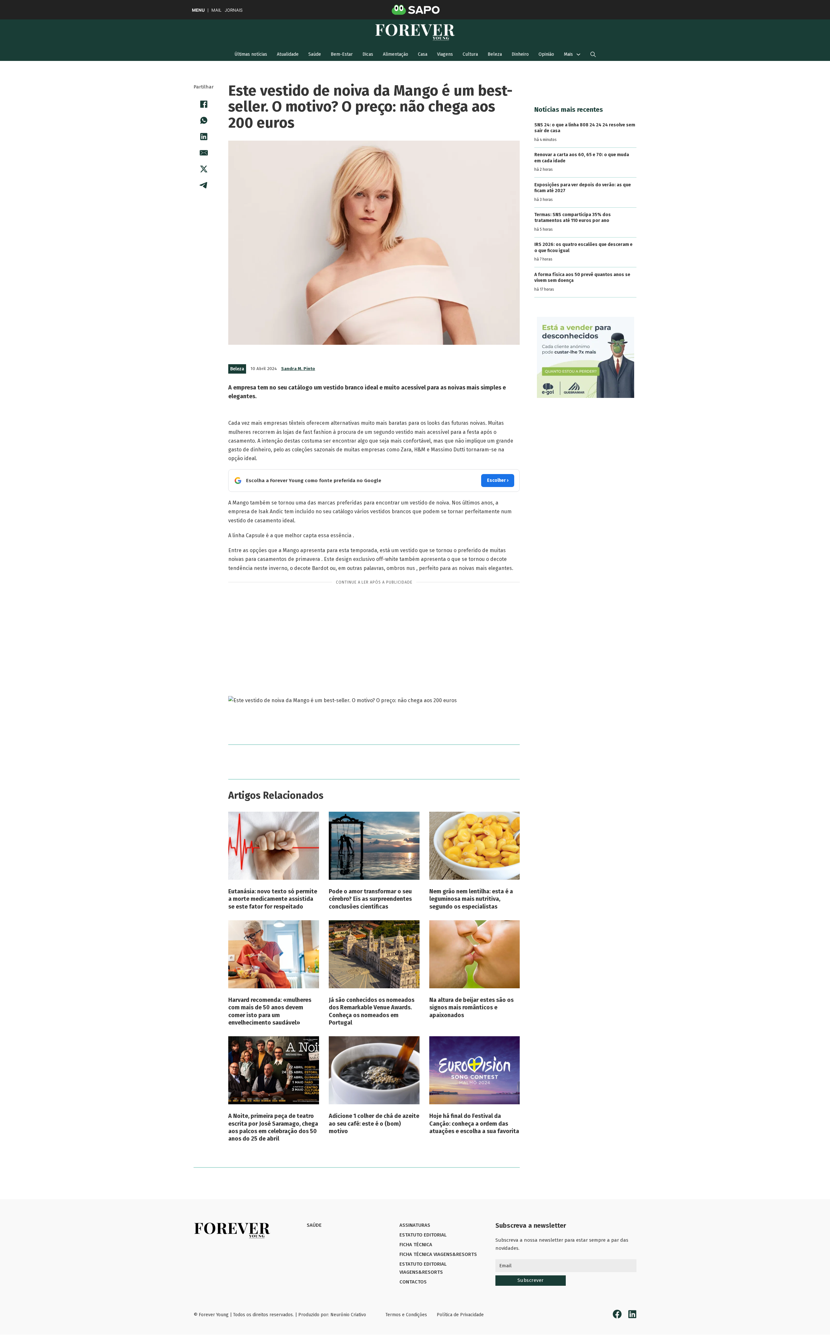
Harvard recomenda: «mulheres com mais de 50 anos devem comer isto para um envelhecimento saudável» (269, 1011)
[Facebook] (203, 104)
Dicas (367, 54)
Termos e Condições (406, 1315)
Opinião (546, 54)
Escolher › (497, 480)
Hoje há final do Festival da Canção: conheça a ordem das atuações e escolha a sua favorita (474, 1123)
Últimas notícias (250, 54)
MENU (198, 10)
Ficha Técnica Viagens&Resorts (438, 1254)
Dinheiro (520, 54)
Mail (216, 10)
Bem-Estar (342, 54)
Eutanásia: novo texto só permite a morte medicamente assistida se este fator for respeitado (272, 899)
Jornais (234, 10)
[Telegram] (203, 185)
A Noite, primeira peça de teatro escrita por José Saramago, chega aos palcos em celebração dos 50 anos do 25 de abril (273, 1127)
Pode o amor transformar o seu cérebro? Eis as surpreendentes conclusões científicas (370, 899)
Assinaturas (414, 1225)
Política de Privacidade (460, 1315)
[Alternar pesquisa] (593, 54)
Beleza (495, 54)
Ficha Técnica (415, 1245)
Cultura (470, 54)
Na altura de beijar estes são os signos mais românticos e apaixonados (471, 1007)
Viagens (445, 54)
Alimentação (395, 54)
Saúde (314, 54)
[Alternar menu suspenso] (578, 54)
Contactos (413, 1282)
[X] (203, 168)
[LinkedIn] (203, 136)
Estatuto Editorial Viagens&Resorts (422, 1268)
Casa (422, 54)
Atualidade (288, 54)
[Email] (203, 152)
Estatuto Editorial (422, 1235)
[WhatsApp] (203, 120)
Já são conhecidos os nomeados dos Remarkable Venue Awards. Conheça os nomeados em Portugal (371, 1011)
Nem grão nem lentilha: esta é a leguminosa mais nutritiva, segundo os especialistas (471, 899)
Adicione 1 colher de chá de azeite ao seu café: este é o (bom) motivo (374, 1123)
